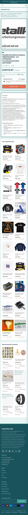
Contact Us (4, 472)
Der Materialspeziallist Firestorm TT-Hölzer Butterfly (7, 333)
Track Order (4, 477)
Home (2, 13)
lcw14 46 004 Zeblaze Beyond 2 (19, 407)
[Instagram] (6, 451)
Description (5, 95)
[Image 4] (16, 46)
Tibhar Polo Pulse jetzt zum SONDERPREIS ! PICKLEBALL (20, 196)
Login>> (6, 367)
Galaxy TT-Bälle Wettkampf (8, 312)
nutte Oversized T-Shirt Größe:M (19, 176)
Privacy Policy (4, 486)
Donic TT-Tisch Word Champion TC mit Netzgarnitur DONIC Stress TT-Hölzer (20, 333)
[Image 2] (8, 46)
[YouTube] (9, 451)
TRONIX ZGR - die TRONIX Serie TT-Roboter (8, 235)
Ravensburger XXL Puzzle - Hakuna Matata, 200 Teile (8, 407)
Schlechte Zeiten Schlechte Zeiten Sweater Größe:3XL (8, 274)
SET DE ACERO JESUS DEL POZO (7, 383)
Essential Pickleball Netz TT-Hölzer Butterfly (8, 196)
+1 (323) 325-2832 (6, 461)
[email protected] (8, 131)
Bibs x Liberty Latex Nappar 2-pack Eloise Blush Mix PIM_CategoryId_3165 (20, 360)
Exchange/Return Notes (7, 123)
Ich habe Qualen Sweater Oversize (19, 255)
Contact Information (6, 493)
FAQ (2, 475)
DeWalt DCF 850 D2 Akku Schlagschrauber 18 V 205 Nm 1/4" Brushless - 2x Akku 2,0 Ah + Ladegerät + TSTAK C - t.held (20, 274)
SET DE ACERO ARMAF (7, 359)
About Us (4, 470)
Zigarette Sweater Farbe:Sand (6, 255)
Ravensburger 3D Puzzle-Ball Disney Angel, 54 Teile (20, 383)
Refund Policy (4, 484)
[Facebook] (3, 451)
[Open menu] (2, 5)
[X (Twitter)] (16, 451)
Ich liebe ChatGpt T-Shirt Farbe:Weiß (19, 235)
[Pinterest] (19, 451)
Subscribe (22, 501)
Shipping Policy (5, 491)
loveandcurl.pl (5, 9)
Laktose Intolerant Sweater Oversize (7, 215)
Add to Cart (14, 86)
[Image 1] (4, 46)
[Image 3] (12, 46)
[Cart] (25, 5)
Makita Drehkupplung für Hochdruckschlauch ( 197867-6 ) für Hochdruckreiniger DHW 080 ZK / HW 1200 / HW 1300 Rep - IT (7, 294)
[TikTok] (12, 451)
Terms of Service (5, 489)
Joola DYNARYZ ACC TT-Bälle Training (19, 215)
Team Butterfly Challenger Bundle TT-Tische (20, 313)
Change (23, 79)
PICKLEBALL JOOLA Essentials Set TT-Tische (7, 176)
